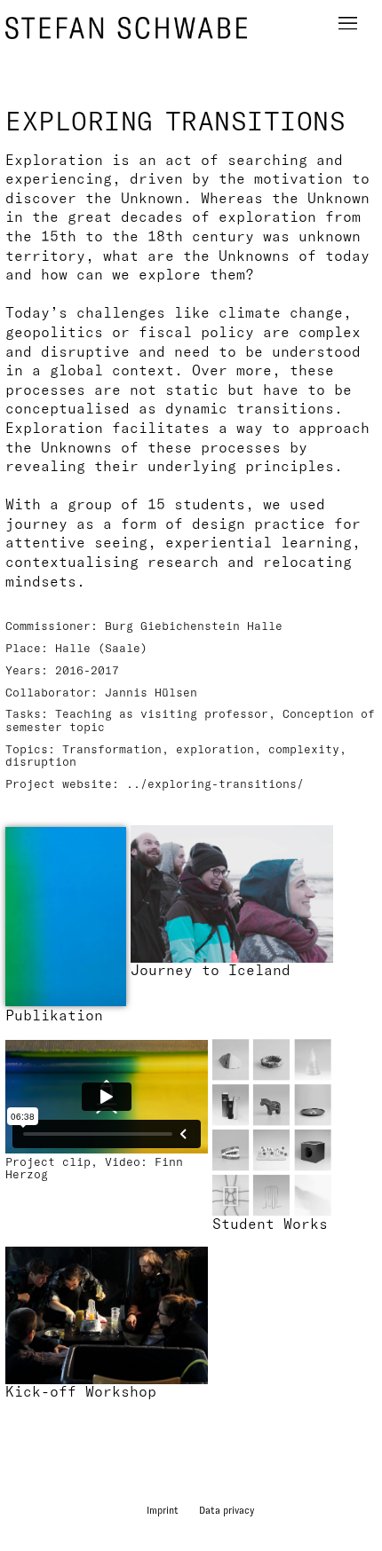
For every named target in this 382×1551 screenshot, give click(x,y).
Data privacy (226, 1510)
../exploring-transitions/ (215, 783)
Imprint (163, 1510)
